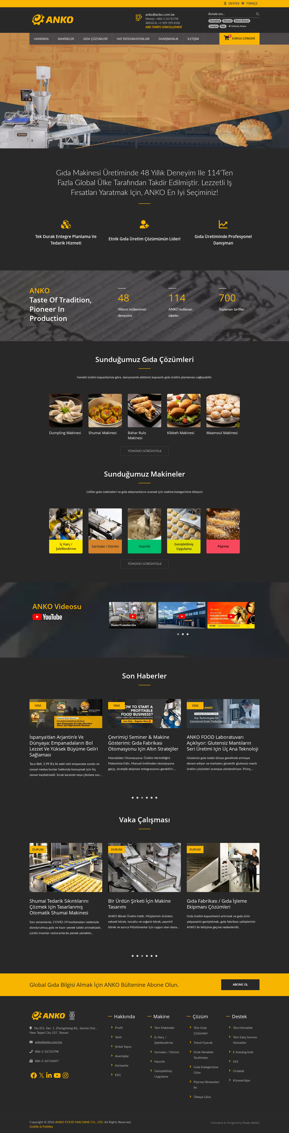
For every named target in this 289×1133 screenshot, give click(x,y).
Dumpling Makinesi (65, 432)
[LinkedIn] (49, 1076)
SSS (235, 1061)
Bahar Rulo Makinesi (137, 435)
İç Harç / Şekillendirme (163, 1040)
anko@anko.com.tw (159, 14)
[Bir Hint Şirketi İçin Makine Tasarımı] (223, 867)
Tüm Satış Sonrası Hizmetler (245, 1040)
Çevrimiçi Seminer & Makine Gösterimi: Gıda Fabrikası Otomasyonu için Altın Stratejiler (64, 743)
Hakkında (41, 39)
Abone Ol (240, 984)
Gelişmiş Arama (238, 26)
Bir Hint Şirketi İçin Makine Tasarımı (215, 904)
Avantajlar (122, 1056)
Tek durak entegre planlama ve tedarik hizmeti (66, 240)
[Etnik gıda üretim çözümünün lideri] (144, 224)
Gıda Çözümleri (95, 39)
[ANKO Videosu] (47, 617)
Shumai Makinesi (102, 432)
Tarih (118, 1037)
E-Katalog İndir (243, 1052)
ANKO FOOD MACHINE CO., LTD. (79, 1122)
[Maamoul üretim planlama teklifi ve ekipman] (223, 410)
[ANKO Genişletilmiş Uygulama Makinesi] (184, 524)
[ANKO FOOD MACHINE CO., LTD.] (65, 1016)
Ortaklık (238, 1071)
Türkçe (252, 3)
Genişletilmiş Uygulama (163, 1074)
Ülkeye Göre (202, 1097)
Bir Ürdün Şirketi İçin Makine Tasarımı (60, 904)
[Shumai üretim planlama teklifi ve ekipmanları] (105, 410)
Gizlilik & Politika (41, 1126)
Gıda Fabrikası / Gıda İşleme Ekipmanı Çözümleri (138, 904)
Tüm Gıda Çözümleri (201, 1030)
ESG (118, 1075)
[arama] (257, 14)
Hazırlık (159, 1061)
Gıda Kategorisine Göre (206, 1070)
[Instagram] (65, 1076)
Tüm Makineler (164, 1027)
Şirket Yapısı (123, 1046)
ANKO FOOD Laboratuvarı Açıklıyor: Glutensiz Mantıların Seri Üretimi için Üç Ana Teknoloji (144, 743)
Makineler (66, 39)
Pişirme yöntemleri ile (206, 1085)
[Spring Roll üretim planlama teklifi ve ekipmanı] (144, 410)
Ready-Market (251, 1123)
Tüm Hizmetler (243, 1027)
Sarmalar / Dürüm (166, 1052)
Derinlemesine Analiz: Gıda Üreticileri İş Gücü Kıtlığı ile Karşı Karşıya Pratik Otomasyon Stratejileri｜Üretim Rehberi (221, 746)
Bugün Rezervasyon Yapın (53, 112)
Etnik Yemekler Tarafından (204, 1055)
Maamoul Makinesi (222, 432)
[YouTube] (57, 1076)
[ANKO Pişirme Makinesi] (223, 524)
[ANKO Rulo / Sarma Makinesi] (105, 524)
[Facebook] (33, 1076)
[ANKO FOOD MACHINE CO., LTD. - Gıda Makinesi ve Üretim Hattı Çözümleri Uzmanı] (52, 18)
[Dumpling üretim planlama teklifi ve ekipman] (66, 410)
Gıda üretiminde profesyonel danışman (223, 240)
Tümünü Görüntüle (145, 451)
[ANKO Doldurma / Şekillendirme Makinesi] (66, 524)
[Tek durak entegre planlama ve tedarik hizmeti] (66, 224)
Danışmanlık (168, 39)
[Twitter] (41, 1076)
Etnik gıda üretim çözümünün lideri (144, 239)
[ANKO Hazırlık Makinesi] (144, 524)
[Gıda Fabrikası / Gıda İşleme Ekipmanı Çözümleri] (144, 867)
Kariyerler (122, 1065)
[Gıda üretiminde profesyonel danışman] (223, 224)
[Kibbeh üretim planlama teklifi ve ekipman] (184, 410)
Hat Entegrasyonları (133, 39)
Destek (233, 3)
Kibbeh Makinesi (180, 432)
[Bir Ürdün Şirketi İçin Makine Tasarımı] (65, 867)
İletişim (193, 39)
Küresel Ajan (241, 1080)
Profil (119, 1027)
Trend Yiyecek (203, 1042)
